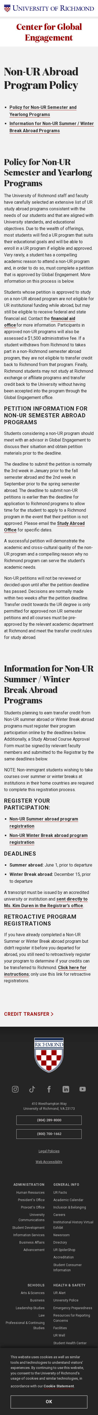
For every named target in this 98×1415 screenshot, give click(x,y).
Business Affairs (32, 1242)
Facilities (60, 1328)
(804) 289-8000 (49, 1120)
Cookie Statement (59, 1386)
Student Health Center (70, 1343)
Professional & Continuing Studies (25, 1325)
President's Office (31, 1200)
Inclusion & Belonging (69, 1207)
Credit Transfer (27, 1014)
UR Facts (60, 1193)
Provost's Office (33, 1207)
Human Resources (30, 1193)
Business (37, 1300)
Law (42, 1315)
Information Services (29, 1235)
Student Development (28, 1228)
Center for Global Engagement (49, 31)
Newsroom (61, 1235)
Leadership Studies (30, 1308)
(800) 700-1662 (49, 1134)
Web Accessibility (49, 1162)
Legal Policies (49, 1151)
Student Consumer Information (67, 1267)
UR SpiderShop (64, 1250)
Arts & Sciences (33, 1293)
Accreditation (63, 1257)
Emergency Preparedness (72, 1308)
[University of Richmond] (49, 8)
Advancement (34, 1250)
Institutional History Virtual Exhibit (73, 1224)
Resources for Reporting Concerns (71, 1318)
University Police (65, 1300)
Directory (60, 1242)
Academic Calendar (68, 1200)
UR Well (59, 1335)
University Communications (32, 1217)
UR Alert (59, 1293)
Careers (59, 1215)
